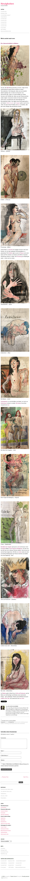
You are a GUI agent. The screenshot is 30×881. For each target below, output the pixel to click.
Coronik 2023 (3, 20)
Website (2, 760)
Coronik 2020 (3, 25)
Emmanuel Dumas (5, 828)
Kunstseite (3, 812)
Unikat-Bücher (4, 16)
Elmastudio (19, 876)
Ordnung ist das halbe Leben (7, 789)
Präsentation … (4, 798)
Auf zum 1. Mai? (4, 795)
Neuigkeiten (7, 3)
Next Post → (26, 777)
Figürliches (3, 818)
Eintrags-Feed (4, 850)
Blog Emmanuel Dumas (6, 830)
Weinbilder (3, 820)
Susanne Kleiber (4, 811)
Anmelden (3, 848)
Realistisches (3, 821)
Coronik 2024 (3, 18)
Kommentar (3, 738)
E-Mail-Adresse (4, 755)
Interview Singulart (5, 814)
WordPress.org (4, 853)
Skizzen (11, 723)
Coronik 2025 (3, 11)
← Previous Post (4, 777)
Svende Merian (4, 832)
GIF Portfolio (3, 29)
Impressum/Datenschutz (6, 31)
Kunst (15, 722)
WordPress (5, 877)
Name (2, 750)
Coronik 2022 (3, 22)
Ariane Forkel (3, 827)
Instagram (18, 103)
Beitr (7, 722)
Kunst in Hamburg (21, 722)
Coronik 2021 (3, 24)
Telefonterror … (4, 793)
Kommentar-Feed (4, 852)
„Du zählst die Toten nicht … (6, 791)
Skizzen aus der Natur (5, 823)
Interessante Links (4, 834)
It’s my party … (4, 27)
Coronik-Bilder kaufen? (5, 15)
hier (18, 104)
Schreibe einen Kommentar (19, 723)
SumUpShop (3, 807)
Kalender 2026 (4, 13)
